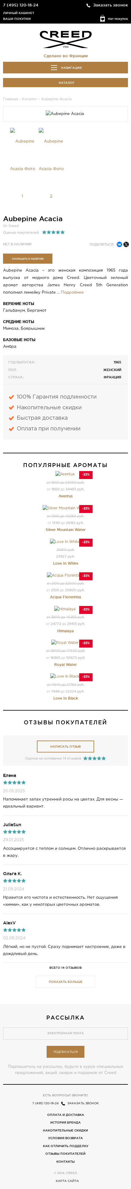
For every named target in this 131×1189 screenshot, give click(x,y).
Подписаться (65, 1052)
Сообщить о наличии (28, 258)
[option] (22, 169)
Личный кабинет (18, 13)
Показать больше (66, 981)
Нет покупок (118, 18)
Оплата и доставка (65, 1115)
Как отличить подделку (65, 1146)
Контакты (65, 1161)
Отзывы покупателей (65, 1153)
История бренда (65, 1122)
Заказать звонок (110, 5)
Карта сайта (67, 1181)
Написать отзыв (65, 746)
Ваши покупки (17, 18)
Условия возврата (65, 1138)
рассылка (65, 1017)
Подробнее (72, 292)
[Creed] (66, 39)
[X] (126, 244)
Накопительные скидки (65, 1130)
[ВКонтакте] (119, 244)
